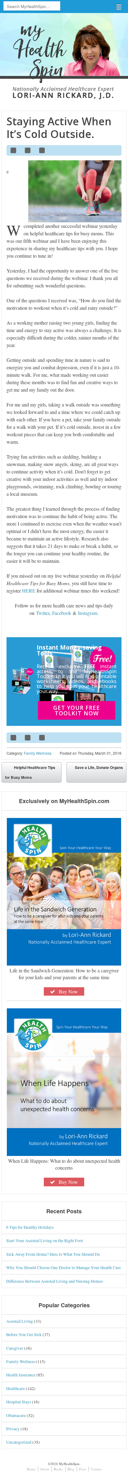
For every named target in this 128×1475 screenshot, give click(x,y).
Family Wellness (38, 753)
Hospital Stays (18, 1402)
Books (58, 1469)
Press (82, 1469)
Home (31, 1469)
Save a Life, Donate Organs (99, 767)
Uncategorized (18, 1442)
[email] (114, 150)
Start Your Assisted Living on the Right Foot (44, 1240)
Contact (96, 1469)
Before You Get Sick (24, 1334)
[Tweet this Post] (28, 150)
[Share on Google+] (42, 150)
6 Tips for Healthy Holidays (30, 1227)
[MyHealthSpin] (64, 51)
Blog (70, 1469)
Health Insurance (20, 1375)
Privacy (13, 1429)
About (44, 1469)
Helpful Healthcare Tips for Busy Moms (30, 772)
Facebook (61, 613)
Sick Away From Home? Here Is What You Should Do (53, 1254)
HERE (28, 590)
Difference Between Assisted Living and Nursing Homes (54, 1281)
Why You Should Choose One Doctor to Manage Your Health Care (63, 1267)
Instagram (87, 613)
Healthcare (15, 1388)
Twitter (42, 613)
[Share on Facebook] (13, 150)
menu (118, 6)
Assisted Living (19, 1321)
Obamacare (16, 1415)
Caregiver (14, 1348)
